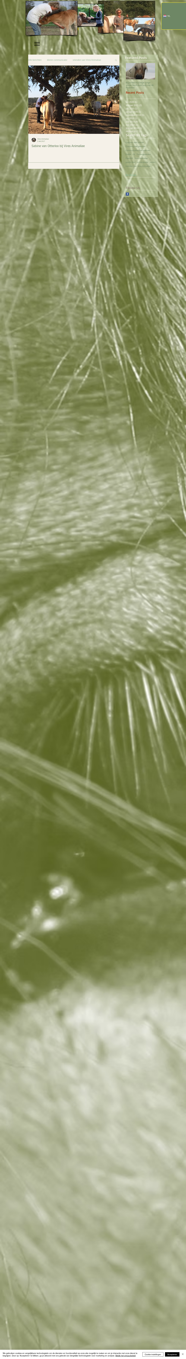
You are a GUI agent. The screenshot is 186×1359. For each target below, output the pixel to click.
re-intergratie (142, 162)
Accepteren (172, 1354)
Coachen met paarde (135, 142)
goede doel (130, 162)
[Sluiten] (182, 1354)
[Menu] (37, 44)
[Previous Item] (130, 71)
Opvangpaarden (144, 154)
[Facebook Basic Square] (127, 194)
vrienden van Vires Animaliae (87, 60)
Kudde (128, 154)
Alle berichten (35, 60)
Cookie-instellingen (153, 1354)
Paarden (129, 158)
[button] (116, 60)
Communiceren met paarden (138, 150)
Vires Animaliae (141, 158)
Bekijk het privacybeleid (125, 1355)
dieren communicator (57, 60)
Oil (134, 154)
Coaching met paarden (135, 146)
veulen (152, 162)
